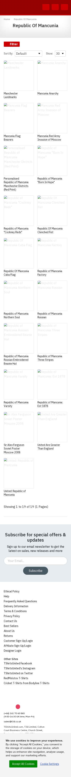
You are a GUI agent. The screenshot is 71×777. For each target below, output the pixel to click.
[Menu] (64, 7)
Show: (49, 53)
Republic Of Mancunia (25, 19)
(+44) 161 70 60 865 (14, 713)
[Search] (45, 7)
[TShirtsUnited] (18, 694)
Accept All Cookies (23, 764)
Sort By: (8, 53)
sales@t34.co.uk (12, 721)
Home (7, 19)
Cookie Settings (49, 764)
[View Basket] (55, 7)
